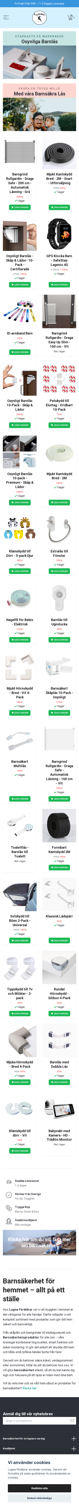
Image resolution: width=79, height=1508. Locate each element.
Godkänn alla (39, 1488)
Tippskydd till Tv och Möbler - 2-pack (20, 993)
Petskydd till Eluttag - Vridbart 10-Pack (59, 405)
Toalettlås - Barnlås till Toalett (20, 852)
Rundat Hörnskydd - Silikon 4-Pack (59, 993)
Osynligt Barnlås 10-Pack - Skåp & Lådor (20, 405)
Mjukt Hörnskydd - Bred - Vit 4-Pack (20, 693)
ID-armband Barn (20, 333)
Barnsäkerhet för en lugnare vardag (24, 1438)
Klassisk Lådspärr (59, 916)
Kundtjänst (9, 1448)
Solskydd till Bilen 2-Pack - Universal (19, 920)
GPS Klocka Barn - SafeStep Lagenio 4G (59, 260)
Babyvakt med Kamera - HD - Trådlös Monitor (59, 1135)
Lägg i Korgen (21, 207)
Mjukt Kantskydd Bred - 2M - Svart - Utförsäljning (59, 178)
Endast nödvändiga (39, 1498)
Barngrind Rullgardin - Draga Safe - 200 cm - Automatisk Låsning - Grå (20, 183)
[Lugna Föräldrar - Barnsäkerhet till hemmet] (39, 17)
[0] (70, 17)
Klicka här (30, 1388)
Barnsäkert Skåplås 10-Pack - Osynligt (59, 693)
